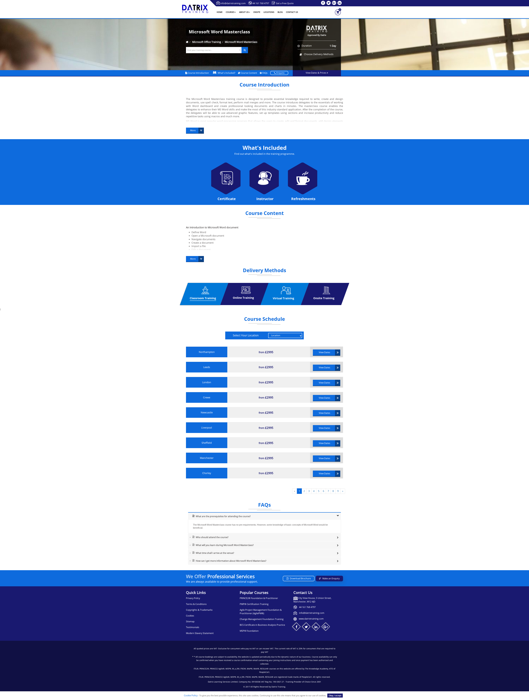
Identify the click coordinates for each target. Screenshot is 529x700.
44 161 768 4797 (261, 3)
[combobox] (213, 50)
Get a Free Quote (285, 3)
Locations (269, 12)
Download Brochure (300, 578)
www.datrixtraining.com (311, 618)
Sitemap (190, 621)
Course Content (248, 72)
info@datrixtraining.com (233, 3)
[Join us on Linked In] (316, 627)
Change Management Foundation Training (262, 619)
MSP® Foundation (249, 630)
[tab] (264, 516)
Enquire (280, 72)
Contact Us (292, 12)
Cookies (190, 615)
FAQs (265, 72)
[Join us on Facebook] (296, 627)
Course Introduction (198, 72)
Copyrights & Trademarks (199, 609)
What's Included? (226, 72)
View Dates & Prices (316, 72)
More (193, 130)
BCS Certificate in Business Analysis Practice (262, 624)
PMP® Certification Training (254, 604)
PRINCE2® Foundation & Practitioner (259, 598)
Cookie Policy (191, 695)
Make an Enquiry (331, 578)
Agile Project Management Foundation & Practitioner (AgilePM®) (261, 611)
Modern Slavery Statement (200, 633)
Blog (280, 12)
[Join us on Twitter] (306, 627)
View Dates (324, 352)
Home (219, 12)
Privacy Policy (193, 598)
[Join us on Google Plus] (326, 627)
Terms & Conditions (196, 604)
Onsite (256, 12)
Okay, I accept (335, 695)
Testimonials (192, 627)
